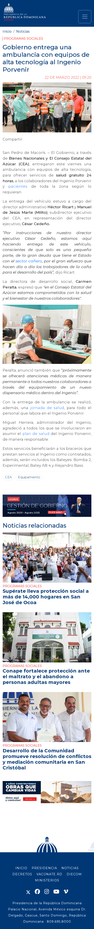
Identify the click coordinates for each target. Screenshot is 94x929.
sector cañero (29, 261)
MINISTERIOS (47, 880)
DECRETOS (22, 874)
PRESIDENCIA (44, 868)
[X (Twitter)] (28, 891)
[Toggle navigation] (84, 16)
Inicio (7, 31)
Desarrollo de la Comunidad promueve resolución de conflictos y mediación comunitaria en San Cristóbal (47, 759)
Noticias (23, 31)
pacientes (19, 186)
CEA (8, 477)
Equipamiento (29, 477)
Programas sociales (23, 39)
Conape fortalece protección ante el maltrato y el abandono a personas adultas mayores (46, 676)
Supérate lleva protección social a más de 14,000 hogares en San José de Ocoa (46, 596)
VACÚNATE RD (49, 874)
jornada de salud (47, 407)
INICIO (21, 868)
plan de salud (36, 433)
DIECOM (74, 874)
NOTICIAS (70, 868)
